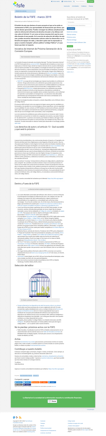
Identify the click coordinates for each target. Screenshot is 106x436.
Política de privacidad (45, 428)
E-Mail (19, 384)
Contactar (42, 421)
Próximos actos (71, 37)
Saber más (54, 386)
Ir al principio (91, 409)
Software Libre (56, 224)
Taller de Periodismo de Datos (51, 331)
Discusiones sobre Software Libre (76, 42)
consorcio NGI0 (35, 64)
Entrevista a (21, 256)
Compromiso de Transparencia (48, 430)
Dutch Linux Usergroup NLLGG (40, 253)
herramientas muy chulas (27, 342)
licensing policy (31, 431)
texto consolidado (56, 145)
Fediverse (19, 382)
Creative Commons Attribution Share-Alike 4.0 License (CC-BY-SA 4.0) (24, 428)
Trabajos (42, 423)
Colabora (83, 6)
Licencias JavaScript (45, 433)
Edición (42, 425)
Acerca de (67, 6)
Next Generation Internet (26, 375)
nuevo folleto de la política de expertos (48, 234)
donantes (60, 356)
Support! (27, 384)
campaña (46, 224)
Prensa (91, 6)
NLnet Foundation (53, 73)
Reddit (44, 382)
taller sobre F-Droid (33, 245)
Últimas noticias (71, 34)
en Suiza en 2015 (26, 229)
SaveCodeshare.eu (51, 155)
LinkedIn (52, 382)
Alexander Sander (32, 216)
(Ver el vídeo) (42, 240)
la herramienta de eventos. (38, 345)
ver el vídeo (38, 220)
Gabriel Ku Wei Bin (30, 214)
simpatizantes (53, 356)
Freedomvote (27, 224)
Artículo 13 (36, 375)
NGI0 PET (20, 81)
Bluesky (27, 382)
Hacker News (35, 382)
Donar (91, 1)
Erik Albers (47, 243)
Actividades (75, 6)
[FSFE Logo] (18, 4)
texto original (85, 430)
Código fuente (71, 421)
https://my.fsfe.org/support (55, 178)
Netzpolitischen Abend (30, 240)
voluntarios (45, 356)
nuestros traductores (47, 358)
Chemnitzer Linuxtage (24, 243)
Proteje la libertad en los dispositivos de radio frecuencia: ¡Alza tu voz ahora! (39, 305)
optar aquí (17, 123)
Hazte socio (70, 46)
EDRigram (20, 322)
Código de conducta (46, 211)
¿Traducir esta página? (73, 425)
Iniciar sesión (56, 1)
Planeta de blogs (71, 40)
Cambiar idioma (67, 1)
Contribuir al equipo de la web (75, 423)
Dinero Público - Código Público (32, 218)
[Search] (74, 1)
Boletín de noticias (21, 11)
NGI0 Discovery (28, 88)
